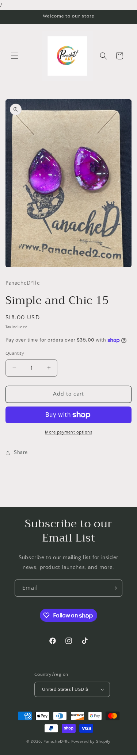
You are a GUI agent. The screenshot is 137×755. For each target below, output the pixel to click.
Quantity (14, 353)
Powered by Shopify (91, 741)
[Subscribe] (114, 588)
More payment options (68, 432)
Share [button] (21, 452)
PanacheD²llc (56, 741)
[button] (15, 56)
